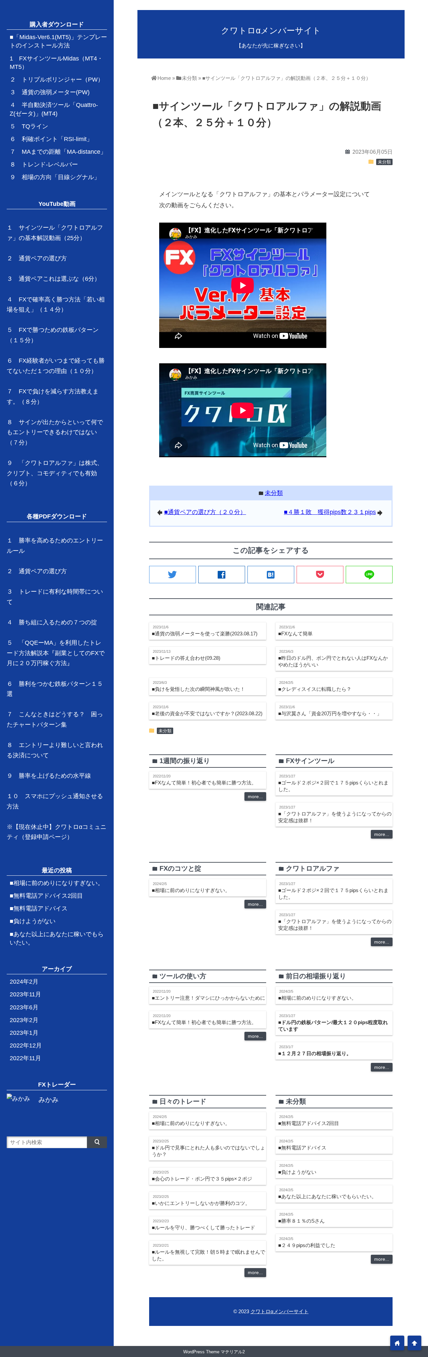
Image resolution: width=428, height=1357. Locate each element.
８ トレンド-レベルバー (44, 164)
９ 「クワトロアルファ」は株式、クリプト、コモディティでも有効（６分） (55, 473)
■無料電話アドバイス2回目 (308, 1123)
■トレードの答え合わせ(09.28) (186, 658)
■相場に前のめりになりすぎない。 (191, 890)
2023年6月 (24, 1007)
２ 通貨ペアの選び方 (37, 258)
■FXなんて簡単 (295, 633)
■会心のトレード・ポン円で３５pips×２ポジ (202, 1179)
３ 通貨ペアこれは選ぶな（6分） (53, 278)
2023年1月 (24, 1032)
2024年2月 (24, 981)
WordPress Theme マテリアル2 (214, 1351)
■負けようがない (297, 1172)
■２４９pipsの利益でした (306, 1245)
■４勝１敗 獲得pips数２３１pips (330, 512)
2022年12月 (26, 1045)
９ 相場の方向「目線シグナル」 (55, 177)
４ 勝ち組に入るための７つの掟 (52, 622)
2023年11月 (25, 994)
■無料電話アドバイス (302, 1147)
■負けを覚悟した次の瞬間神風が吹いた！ (198, 689)
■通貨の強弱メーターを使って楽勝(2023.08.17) (204, 633)
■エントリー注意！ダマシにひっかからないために (208, 998)
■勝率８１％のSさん (301, 1221)
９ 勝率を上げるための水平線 (49, 775)
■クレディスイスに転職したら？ (314, 689)
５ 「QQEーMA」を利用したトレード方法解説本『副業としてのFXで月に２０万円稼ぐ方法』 (56, 652)
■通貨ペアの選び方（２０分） (205, 512)
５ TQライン (29, 126)
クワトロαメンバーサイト (271, 30)
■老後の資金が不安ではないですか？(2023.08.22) (207, 713)
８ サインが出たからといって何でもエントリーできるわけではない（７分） (55, 432)
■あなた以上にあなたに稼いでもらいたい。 (327, 1196)
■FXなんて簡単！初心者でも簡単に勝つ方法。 (204, 782)
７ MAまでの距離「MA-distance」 (58, 151)
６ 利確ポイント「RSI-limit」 (51, 139)
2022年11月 (25, 1058)
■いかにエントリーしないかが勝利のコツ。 (201, 1203)
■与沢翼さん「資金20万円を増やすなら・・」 (330, 713)
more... (255, 796)
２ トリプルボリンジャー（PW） (57, 79)
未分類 (384, 162)
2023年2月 (24, 1020)
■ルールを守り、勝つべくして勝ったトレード (203, 1227)
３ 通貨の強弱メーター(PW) (50, 92)
